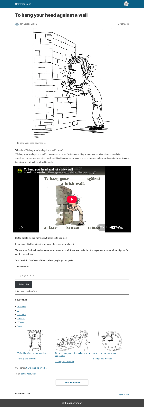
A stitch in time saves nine (104, 353)
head (29, 373)
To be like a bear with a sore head (32, 353)
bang (23, 373)
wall (34, 373)
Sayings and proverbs (26, 358)
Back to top (124, 395)
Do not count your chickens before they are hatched (72, 354)
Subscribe (24, 284)
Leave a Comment (72, 382)
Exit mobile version (72, 403)
